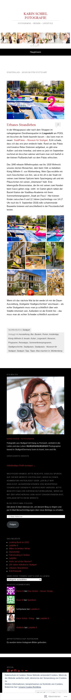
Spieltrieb (31, 600)
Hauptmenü (35, 52)
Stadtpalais (29, 347)
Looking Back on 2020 (19, 542)
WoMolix (20, 627)
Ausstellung (24, 334)
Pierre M (20, 591)
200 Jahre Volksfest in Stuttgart (22, 565)
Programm (13, 342)
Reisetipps (23, 342)
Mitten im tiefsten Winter (19, 548)
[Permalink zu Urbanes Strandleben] (35, 100)
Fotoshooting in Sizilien (19, 555)
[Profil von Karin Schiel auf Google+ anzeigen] (22, 670)
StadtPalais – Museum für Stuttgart (31, 140)
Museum (51, 338)
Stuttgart (26, 330)
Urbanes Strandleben (21, 124)
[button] (26, 228)
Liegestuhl (41, 338)
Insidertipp (54, 334)
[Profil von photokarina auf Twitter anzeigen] (11, 670)
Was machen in (43, 351)
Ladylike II (13, 545)
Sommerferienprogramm (40, 342)
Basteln (38, 334)
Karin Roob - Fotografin (20, 439)
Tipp (27, 351)
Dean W (20, 600)
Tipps (32, 351)
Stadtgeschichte (15, 347)
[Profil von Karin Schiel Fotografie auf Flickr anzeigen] (26, 670)
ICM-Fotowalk (15, 571)
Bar (32, 334)
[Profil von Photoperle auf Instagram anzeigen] (15, 670)
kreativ (27, 338)
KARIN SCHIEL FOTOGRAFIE (36, 15)
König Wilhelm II (15, 338)
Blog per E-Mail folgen (20, 503)
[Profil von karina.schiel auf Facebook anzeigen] (8, 670)
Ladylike (13, 558)
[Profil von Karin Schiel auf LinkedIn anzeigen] (19, 670)
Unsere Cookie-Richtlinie (29, 687)
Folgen (13, 524)
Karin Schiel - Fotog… (26, 618)
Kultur (33, 338)
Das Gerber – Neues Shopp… (41, 591)
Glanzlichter (14, 552)
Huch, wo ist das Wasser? (20, 561)
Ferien (45, 334)
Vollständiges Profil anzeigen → (21, 465)
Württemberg (56, 351)
